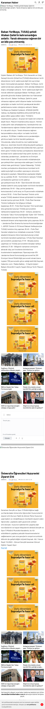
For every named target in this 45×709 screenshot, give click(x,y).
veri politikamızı (31, 704)
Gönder (7, 438)
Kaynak (4, 548)
